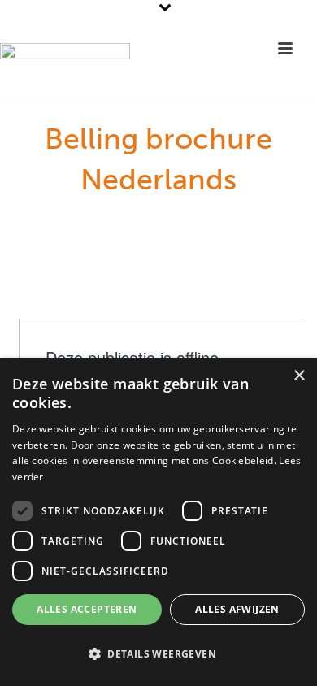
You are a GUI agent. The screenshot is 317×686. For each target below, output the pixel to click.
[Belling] (65, 73)
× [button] (299, 376)
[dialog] (158, 522)
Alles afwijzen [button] (237, 609)
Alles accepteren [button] (87, 609)
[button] (158, 654)
